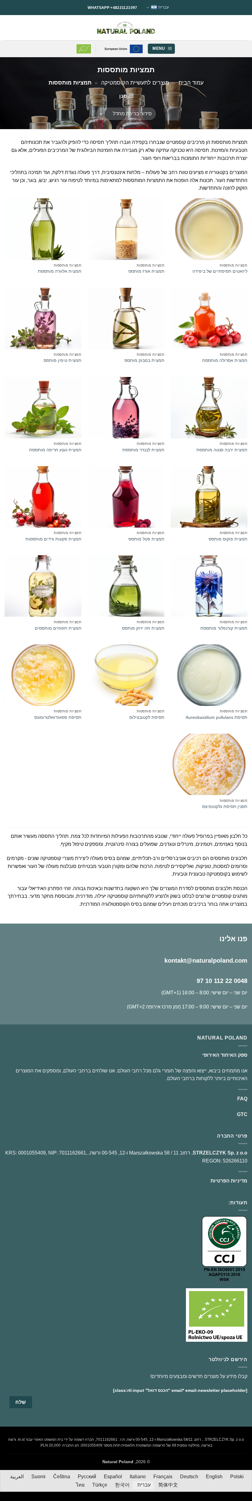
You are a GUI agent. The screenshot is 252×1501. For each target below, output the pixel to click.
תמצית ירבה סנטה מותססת (221, 449)
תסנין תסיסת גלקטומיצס (224, 806)
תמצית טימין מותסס (62, 360)
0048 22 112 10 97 (222, 980)
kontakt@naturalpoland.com (205, 960)
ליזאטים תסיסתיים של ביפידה (219, 271)
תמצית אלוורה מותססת (59, 271)
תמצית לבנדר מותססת (143, 449)
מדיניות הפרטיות (229, 1180)
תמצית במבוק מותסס (144, 360)
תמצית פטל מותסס (146, 539)
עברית (163, 7)
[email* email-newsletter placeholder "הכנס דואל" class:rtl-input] (180, 1390)
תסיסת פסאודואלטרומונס (57, 717)
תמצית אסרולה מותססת (224, 360)
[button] (161, 49)
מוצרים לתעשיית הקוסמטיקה (135, 82)
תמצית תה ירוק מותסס (143, 628)
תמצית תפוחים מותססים (58, 628)
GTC (242, 1114)
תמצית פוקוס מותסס (228, 539)
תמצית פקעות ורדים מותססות (53, 539)
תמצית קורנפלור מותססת (223, 628)
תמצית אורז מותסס (146, 271)
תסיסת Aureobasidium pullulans (216, 717)
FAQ (242, 1098)
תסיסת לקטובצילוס (146, 717)
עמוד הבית (191, 82)
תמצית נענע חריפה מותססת (55, 449)
